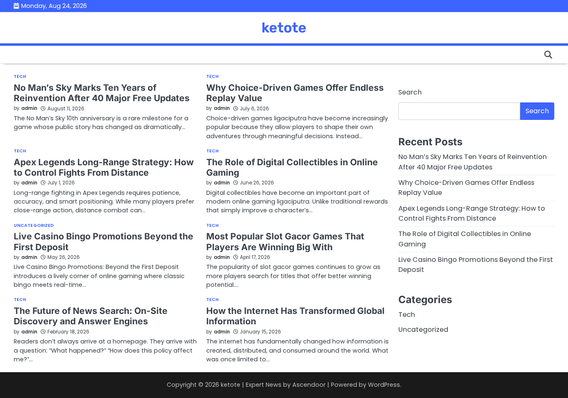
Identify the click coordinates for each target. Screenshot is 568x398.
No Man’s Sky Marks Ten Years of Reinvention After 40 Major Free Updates (102, 92)
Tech (20, 77)
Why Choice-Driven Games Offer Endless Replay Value (295, 92)
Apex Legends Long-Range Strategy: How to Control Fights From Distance (104, 167)
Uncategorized (34, 226)
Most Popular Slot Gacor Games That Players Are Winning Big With (285, 241)
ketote (284, 27)
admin (29, 108)
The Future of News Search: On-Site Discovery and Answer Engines (91, 316)
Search (410, 92)
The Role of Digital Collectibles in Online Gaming (292, 167)
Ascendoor (309, 385)
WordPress (384, 385)
